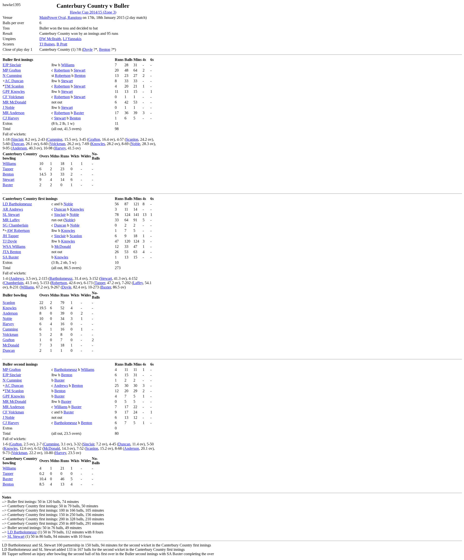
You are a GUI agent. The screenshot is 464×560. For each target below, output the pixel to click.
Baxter (79, 113)
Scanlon (132, 139)
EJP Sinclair (12, 65)
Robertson (62, 70)
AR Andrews (13, 209)
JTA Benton (12, 252)
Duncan (18, 144)
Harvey (60, 148)
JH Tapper (11, 236)
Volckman (57, 144)
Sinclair (17, 139)
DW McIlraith (50, 39)
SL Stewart (11, 215)
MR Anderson (13, 113)
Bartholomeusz (61, 278)
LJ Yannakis (72, 39)
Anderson (19, 148)
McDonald (62, 246)
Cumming (54, 139)
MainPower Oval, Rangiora (60, 17)
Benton (104, 49)
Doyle (88, 49)
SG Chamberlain (15, 225)
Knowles (98, 144)
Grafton (94, 139)
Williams (67, 65)
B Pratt (62, 44)
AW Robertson (18, 230)
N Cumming (12, 76)
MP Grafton (12, 70)
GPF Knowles (14, 91)
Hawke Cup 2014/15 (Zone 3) (93, 12)
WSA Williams (14, 246)
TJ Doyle (10, 241)
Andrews (17, 278)
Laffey (138, 283)
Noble (135, 144)
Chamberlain (13, 283)
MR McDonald (14, 102)
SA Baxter (11, 257)
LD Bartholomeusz (17, 204)
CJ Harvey (11, 118)
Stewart (79, 70)
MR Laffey (11, 220)
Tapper (8, 169)
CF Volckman (13, 97)
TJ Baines (47, 44)
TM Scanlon (14, 86)
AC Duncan (14, 81)
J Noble (8, 107)
